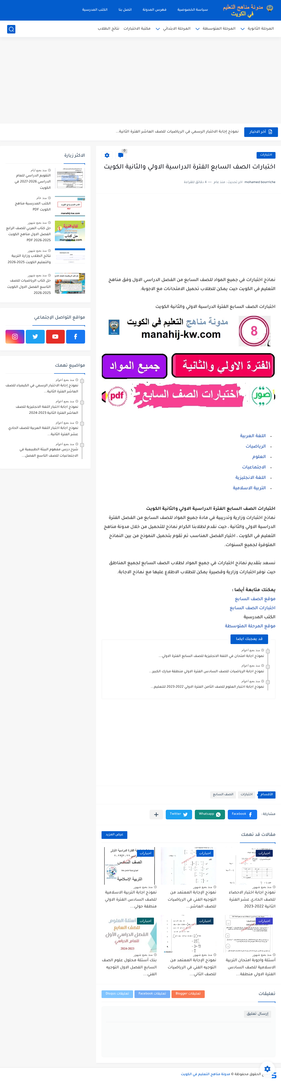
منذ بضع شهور (261, 887)
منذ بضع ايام (39, 170)
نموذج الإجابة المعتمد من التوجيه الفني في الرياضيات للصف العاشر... (192, 900)
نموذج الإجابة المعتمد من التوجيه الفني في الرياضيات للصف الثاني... (192, 968)
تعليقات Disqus (117, 994)
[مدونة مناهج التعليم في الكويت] (246, 10)
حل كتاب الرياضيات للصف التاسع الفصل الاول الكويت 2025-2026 (29, 287)
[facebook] (75, 337)
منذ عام (41, 198)
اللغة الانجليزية (250, 478)
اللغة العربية (253, 436)
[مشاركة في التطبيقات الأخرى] (156, 814)
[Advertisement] (140, 81)
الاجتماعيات (254, 467)
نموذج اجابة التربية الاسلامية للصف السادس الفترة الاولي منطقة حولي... (131, 900)
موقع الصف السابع (255, 599)
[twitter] (35, 337)
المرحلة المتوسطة (219, 29)
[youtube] (55, 337)
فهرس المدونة (155, 10)
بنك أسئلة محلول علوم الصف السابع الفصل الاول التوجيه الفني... (129, 968)
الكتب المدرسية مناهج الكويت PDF (33, 207)
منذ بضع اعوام (250, 650)
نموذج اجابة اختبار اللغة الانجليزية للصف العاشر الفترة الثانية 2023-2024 (47, 410)
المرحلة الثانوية (261, 29)
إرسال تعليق (257, 1014)
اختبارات (266, 155)
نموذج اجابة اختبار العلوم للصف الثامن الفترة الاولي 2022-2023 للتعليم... (207, 687)
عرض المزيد (114, 835)
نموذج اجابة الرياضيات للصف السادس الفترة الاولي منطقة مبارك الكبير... (206, 672)
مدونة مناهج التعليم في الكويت (205, 1075)
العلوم (259, 457)
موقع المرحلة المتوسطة (250, 626)
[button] (242, 814)
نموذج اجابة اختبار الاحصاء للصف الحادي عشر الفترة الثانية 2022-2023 (252, 900)
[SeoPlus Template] (273, 1074)
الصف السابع (223, 795)
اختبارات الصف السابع (253, 608)
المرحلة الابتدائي (176, 29)
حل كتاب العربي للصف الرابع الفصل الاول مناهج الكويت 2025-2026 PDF (28, 235)
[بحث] (11, 29)
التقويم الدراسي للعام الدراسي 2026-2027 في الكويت (33, 182)
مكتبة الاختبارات (137, 29)
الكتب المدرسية (95, 10)
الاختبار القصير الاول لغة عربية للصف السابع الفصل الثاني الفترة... (181, 132)
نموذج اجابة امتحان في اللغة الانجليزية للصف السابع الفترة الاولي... (211, 656)
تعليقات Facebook (152, 994)
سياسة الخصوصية (193, 10)
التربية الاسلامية (249, 488)
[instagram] (14, 337)
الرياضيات (256, 446)
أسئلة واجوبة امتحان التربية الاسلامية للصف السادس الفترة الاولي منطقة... (251, 968)
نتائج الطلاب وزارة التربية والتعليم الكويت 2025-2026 (29, 259)
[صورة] (70, 178)
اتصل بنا (125, 10)
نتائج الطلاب (108, 29)
